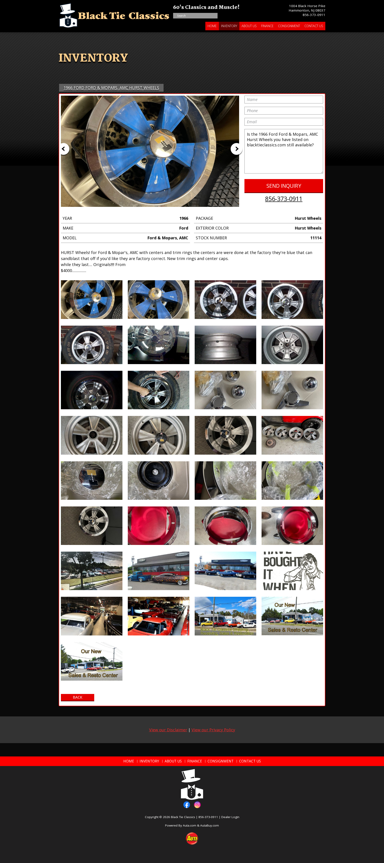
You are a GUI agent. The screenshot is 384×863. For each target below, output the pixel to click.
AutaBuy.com (209, 825)
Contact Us (313, 26)
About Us (249, 26)
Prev (63, 149)
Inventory (229, 26)
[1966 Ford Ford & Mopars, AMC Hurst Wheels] (91, 299)
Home (212, 26)
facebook (186, 804)
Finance (267, 26)
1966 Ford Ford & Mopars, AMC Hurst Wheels (111, 87)
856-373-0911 (314, 14)
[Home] (114, 14)
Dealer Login (230, 817)
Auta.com (189, 825)
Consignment (289, 26)
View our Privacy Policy (213, 729)
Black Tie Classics (183, 817)
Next (236, 149)
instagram (197, 804)
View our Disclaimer (168, 729)
